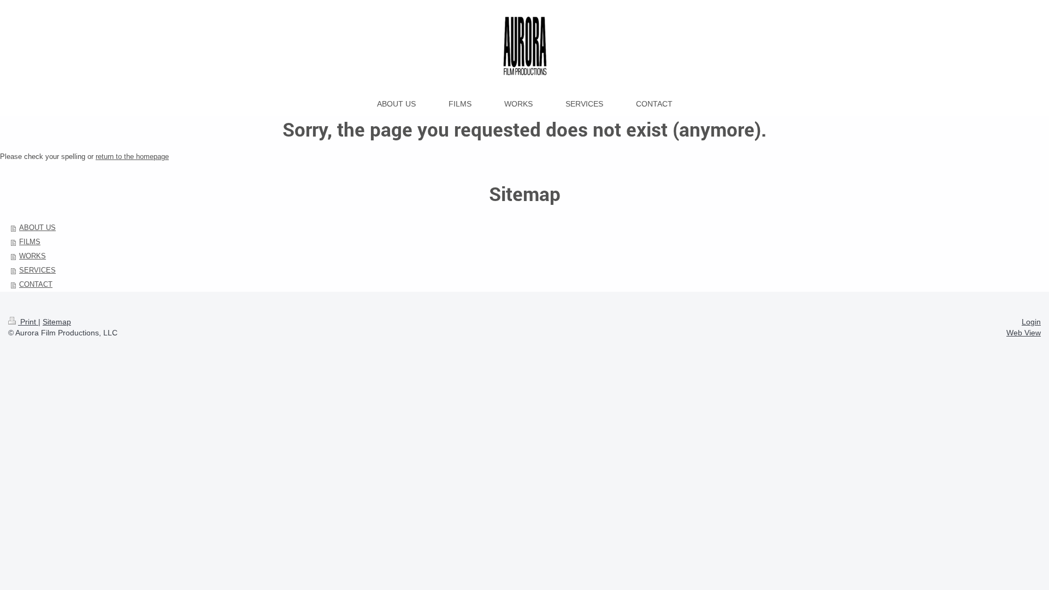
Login (1031, 321)
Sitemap (57, 321)
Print (28, 321)
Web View (1023, 332)
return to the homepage (132, 156)
